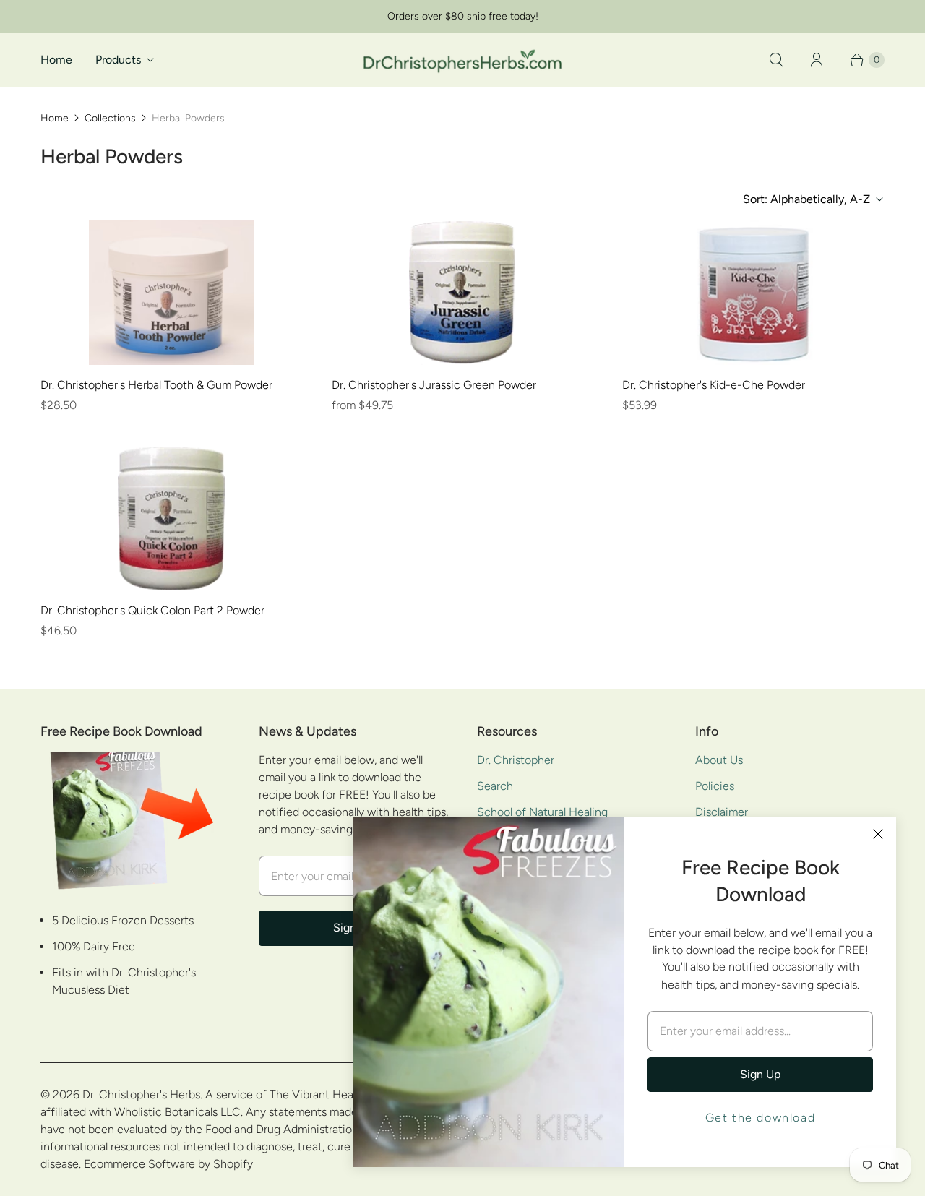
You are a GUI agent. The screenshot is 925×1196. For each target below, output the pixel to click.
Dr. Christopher (515, 760)
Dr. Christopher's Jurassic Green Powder (434, 385)
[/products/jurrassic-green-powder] (462, 292)
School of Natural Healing (542, 812)
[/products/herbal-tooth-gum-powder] (171, 292)
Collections (110, 118)
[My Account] (816, 60)
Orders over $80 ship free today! (462, 16)
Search (495, 786)
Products (118, 59)
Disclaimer (721, 812)
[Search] (776, 60)
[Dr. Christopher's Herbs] (462, 59)
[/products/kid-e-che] (753, 292)
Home (56, 59)
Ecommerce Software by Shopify (168, 1164)
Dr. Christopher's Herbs (141, 1094)
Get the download (760, 1117)
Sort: (806, 199)
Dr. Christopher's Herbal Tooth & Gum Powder (156, 385)
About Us (719, 760)
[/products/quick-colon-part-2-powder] (171, 518)
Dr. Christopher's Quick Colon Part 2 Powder (152, 610)
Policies (714, 786)
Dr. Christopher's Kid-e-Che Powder (713, 385)
